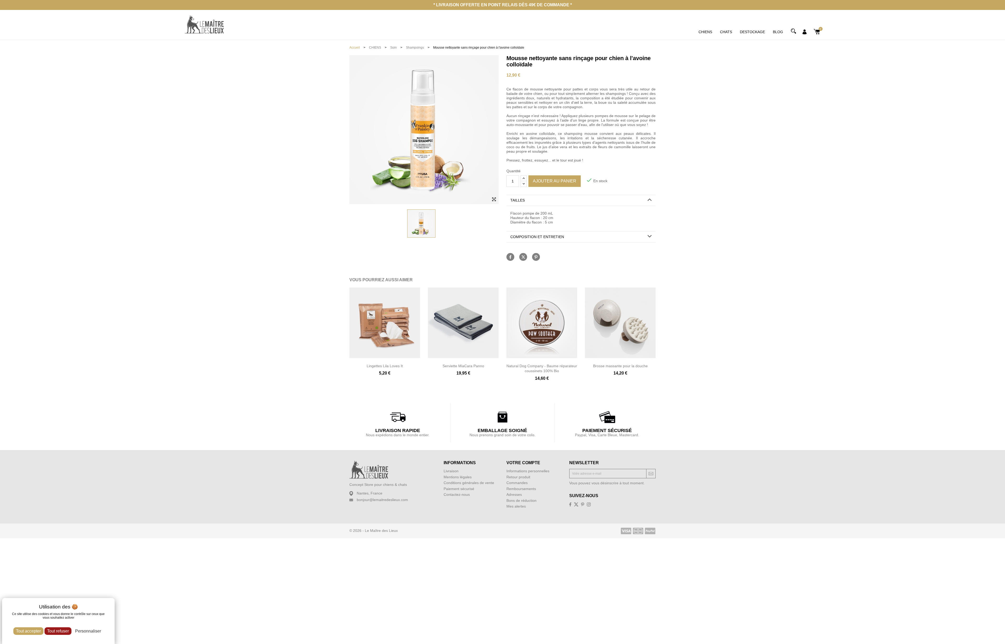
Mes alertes (516, 506)
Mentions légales (458, 477)
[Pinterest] (536, 257)
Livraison (451, 471)
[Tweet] (523, 257)
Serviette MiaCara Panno (463, 366)
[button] (581, 200)
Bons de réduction (521, 500)
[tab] (581, 200)
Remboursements (521, 489)
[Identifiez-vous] (804, 31)
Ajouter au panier (554, 181)
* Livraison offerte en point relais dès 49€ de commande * (502, 5)
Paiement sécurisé (459, 489)
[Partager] (510, 257)
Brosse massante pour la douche (620, 366)
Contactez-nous (457, 494)
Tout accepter (28, 631)
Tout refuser (58, 631)
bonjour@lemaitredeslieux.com (382, 500)
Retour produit (518, 477)
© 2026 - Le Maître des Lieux (373, 530)
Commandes (517, 483)
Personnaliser (88, 631)
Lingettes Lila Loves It (385, 366)
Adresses (514, 494)
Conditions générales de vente (469, 483)
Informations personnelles (527, 471)
